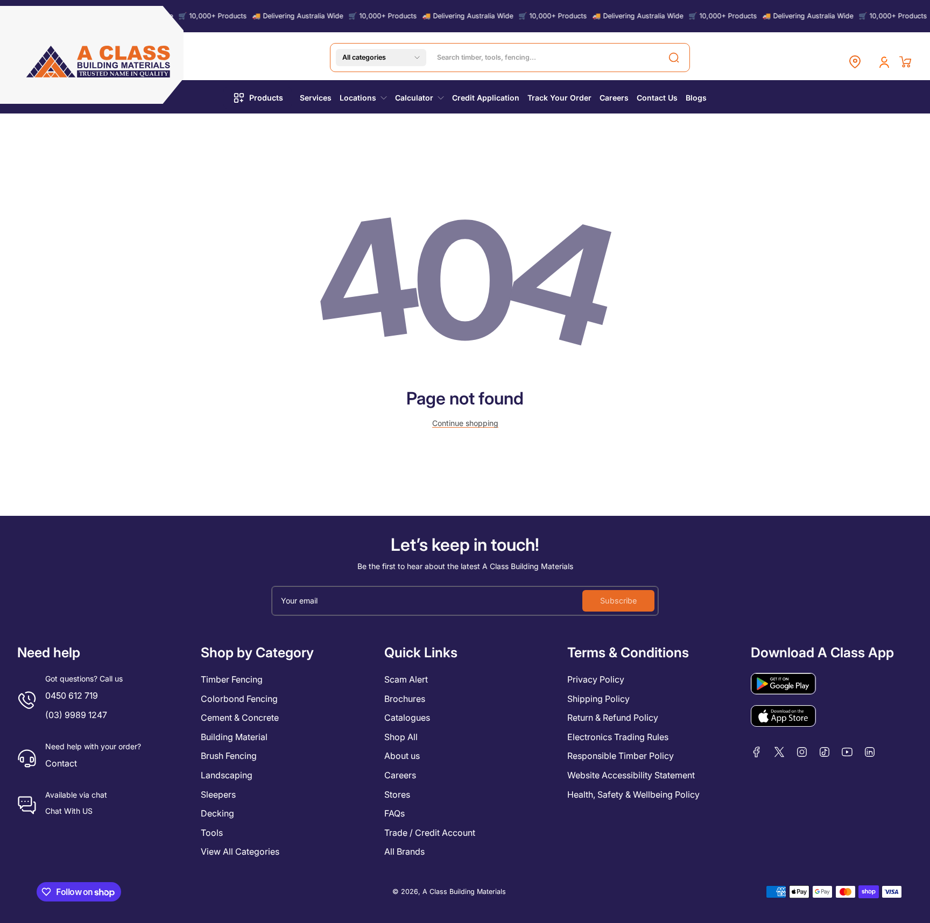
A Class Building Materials (464, 892)
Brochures (404, 698)
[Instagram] (802, 752)
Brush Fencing (229, 755)
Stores (397, 794)
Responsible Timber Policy (620, 755)
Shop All (401, 737)
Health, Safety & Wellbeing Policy (633, 794)
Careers (400, 775)
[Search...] (673, 57)
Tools (212, 832)
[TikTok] (824, 752)
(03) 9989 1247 (76, 714)
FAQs (394, 813)
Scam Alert (406, 679)
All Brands (404, 851)
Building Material (234, 737)
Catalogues (407, 717)
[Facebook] (757, 752)
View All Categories (240, 851)
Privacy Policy (595, 679)
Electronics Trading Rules (617, 737)
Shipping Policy (598, 698)
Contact (61, 763)
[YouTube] (847, 752)
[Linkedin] (870, 752)
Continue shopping (465, 423)
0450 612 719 (71, 695)
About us (402, 755)
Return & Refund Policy (612, 717)
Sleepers (218, 794)
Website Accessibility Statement (631, 775)
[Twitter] (779, 752)
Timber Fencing (232, 679)
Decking (217, 813)
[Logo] (99, 62)
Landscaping (226, 775)
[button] (381, 57)
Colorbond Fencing (239, 698)
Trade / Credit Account (429, 832)
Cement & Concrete (240, 717)
